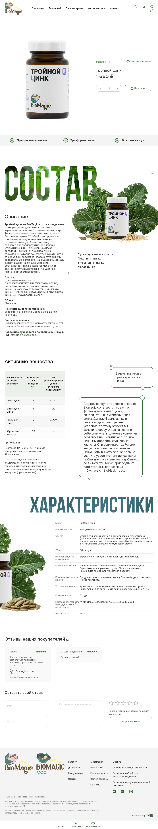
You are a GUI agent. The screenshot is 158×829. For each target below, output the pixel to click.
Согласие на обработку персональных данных (125, 775)
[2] (117, 703)
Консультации (93, 826)
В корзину (139, 88)
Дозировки (76, 826)
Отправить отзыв (131, 721)
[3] (123, 703)
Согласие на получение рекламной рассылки (131, 784)
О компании (38, 8)
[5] (135, 703)
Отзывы (72, 779)
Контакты (115, 8)
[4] (129, 703)
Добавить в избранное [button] (141, 62)
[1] (111, 703)
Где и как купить (74, 8)
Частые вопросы (97, 8)
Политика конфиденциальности (130, 767)
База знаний (55, 8)
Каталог (62, 826)
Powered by (138, 815)
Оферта (117, 761)
